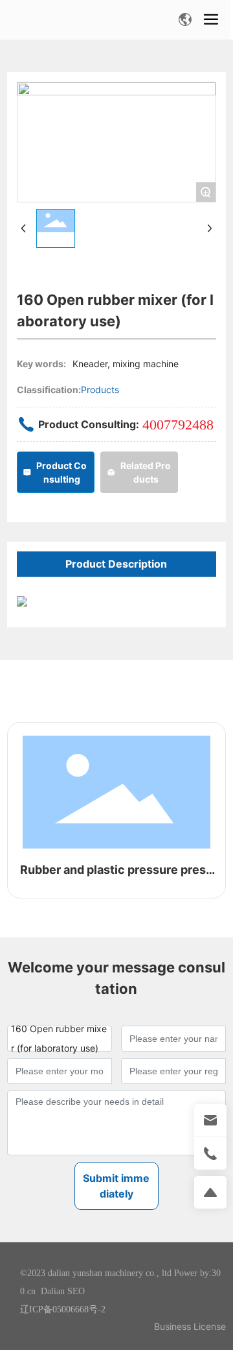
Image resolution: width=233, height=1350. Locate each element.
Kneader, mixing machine (125, 363)
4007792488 (178, 424)
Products (100, 389)
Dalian (53, 1291)
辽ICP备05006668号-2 (62, 1309)
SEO (76, 1291)
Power (185, 1273)
